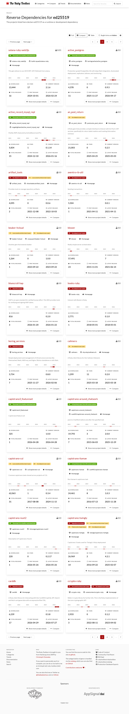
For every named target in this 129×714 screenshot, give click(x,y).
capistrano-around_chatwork (83, 398)
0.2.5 (107, 147)
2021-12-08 (32, 211)
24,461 (71, 493)
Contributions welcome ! (75, 667)
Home (8, 652)
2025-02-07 (110, 565)
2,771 (71, 316)
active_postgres (76, 50)
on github (72, 655)
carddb (12, 581)
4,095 (11, 203)
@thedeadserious (42, 675)
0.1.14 (49, 147)
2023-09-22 (32, 267)
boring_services (16, 341)
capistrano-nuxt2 (17, 517)
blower (71, 227)
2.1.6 (48, 87)
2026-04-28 (32, 442)
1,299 (71, 374)
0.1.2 (107, 614)
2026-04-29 (32, 622)
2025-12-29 (110, 442)
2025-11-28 (110, 501)
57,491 (71, 258)
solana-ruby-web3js (18, 50)
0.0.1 (107, 203)
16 (10, 95)
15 (10, 156)
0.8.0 (48, 374)
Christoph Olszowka (43, 657)
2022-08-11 (92, 622)
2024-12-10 (32, 156)
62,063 (12, 493)
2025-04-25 (92, 156)
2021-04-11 (92, 211)
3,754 (11, 374)
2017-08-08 (32, 501)
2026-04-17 (110, 95)
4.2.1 (107, 556)
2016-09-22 (92, 565)
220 (11, 556)
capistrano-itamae (77, 458)
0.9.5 (107, 87)
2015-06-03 (92, 442)
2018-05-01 (92, 325)
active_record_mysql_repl (21, 111)
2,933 (71, 614)
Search (8, 664)
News (8, 662)
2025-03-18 (92, 382)
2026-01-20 (32, 325)
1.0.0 (48, 258)
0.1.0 (107, 316)
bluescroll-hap (15, 283)
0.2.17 (49, 556)
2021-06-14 (110, 267)
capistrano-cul (15, 458)
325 (11, 434)
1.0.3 (107, 493)
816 (11, 316)
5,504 (71, 203)
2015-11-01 (92, 267)
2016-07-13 (92, 501)
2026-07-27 (51, 622)
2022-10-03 (51, 211)
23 (69, 267)
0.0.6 (48, 203)
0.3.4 (48, 493)
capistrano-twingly (77, 517)
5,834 (11, 147)
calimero (72, 341)
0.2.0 (48, 316)
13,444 (12, 87)
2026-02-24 (51, 95)
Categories (10, 655)
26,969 (71, 556)
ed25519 (61, 17)
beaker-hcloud (16, 227)
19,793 (71, 434)
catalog (73, 661)
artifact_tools (15, 172)
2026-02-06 (51, 382)
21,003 (71, 147)
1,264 (11, 258)
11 (69, 95)
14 (69, 565)
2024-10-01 (32, 95)
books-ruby (74, 283)
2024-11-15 (51, 501)
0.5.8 (48, 614)
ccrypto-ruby (74, 581)
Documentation (11, 659)
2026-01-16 (51, 156)
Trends (8, 657)
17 (28, 87)
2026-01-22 (51, 325)
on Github (69, 663)
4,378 (71, 87)
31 (10, 501)
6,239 (11, 614)
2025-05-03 (110, 156)
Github (56, 675)
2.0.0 (107, 434)
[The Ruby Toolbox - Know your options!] (18, 3)
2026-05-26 (32, 565)
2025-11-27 (92, 95)
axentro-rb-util (75, 172)
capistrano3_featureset (20, 398)
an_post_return (75, 111)
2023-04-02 (110, 622)
